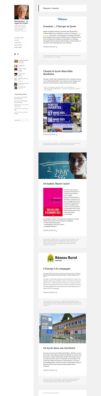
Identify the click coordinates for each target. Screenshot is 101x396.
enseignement (62, 240)
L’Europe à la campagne (56, 268)
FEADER (62, 302)
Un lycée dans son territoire (59, 347)
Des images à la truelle (23, 83)
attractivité (65, 379)
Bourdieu (63, 239)
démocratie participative (48, 240)
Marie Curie (73, 242)
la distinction (55, 242)
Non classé (56, 55)
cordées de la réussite (65, 143)
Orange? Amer (21, 65)
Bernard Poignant (67, 301)
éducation (57, 240)
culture (77, 239)
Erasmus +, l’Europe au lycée (59, 26)
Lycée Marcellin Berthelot (48, 57)
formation (54, 380)
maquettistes (46, 381)
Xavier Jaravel (53, 244)
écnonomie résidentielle (74, 379)
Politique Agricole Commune (71, 304)
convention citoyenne (70, 239)
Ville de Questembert (69, 144)
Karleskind (76, 302)
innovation (49, 242)
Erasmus (75, 55)
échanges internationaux (66, 55)
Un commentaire (67, 381)
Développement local (48, 302)
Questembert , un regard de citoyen (21, 22)
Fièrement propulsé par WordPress (51, 393)
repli (71, 243)
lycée (76, 143)
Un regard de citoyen (19, 37)
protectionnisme (47, 243)
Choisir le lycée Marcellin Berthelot (58, 73)
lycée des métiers (61, 380)
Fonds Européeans (69, 302)
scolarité (60, 381)
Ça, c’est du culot (22, 87)
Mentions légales (18, 47)
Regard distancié (18, 45)
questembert (58, 57)
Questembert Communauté (58, 144)
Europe (78, 55)
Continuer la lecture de (50, 46)
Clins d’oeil (16, 40)
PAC (63, 304)
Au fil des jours (17, 42)
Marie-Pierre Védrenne (57, 304)
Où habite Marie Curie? (56, 183)
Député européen (75, 301)
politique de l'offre (54, 381)
